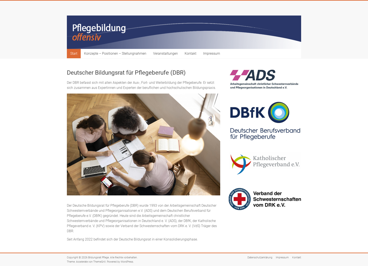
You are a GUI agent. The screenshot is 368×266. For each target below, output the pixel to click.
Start (73, 53)
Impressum (211, 53)
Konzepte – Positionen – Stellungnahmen (115, 53)
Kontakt (190, 53)
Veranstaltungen (165, 53)
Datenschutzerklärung (259, 257)
